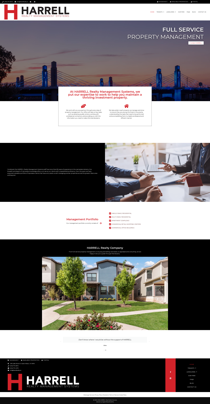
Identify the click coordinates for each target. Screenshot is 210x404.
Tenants (160, 12)
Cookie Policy (123, 395)
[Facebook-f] (170, 372)
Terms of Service (114, 395)
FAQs (188, 12)
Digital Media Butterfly (108, 402)
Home (152, 12)
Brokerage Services (89, 395)
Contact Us (202, 12)
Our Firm (181, 12)
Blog (194, 12)
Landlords (170, 12)
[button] (61, 341)
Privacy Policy (98, 395)
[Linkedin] (170, 378)
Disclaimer (106, 395)
